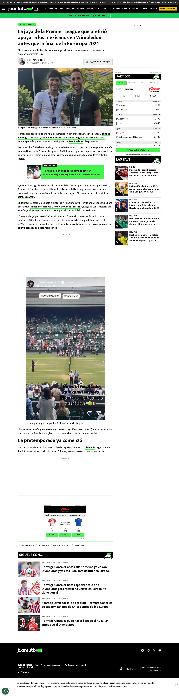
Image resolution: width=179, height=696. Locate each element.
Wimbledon (79, 545)
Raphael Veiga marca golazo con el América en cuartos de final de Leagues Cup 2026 (144, 238)
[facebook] (142, 650)
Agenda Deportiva (168, 8)
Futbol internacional (134, 9)
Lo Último (47, 9)
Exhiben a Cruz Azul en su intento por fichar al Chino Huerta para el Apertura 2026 (144, 205)
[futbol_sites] (127, 669)
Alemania (90, 448)
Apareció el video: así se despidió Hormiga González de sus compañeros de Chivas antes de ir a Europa (77, 604)
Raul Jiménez (43, 545)
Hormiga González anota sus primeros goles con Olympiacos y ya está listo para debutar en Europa (75, 569)
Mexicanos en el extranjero (55, 562)
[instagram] (148, 650)
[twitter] (154, 650)
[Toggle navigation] (3, 8)
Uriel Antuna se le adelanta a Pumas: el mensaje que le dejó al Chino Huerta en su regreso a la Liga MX (144, 221)
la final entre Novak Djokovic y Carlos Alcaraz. (55, 207)
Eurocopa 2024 (26, 197)
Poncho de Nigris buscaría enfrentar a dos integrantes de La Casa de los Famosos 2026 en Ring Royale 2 (143, 173)
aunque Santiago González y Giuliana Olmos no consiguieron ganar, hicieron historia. (64, 136)
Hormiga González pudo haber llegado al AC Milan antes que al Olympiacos (75, 622)
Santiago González (61, 545)
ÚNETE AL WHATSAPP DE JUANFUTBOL (87, 16)
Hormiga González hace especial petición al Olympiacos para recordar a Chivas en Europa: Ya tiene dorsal (74, 588)
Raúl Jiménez (76, 141)
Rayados (70, 9)
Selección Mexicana (109, 9)
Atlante (91, 9)
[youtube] (160, 650)
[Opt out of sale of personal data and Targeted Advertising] (5, 691)
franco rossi (38, 60)
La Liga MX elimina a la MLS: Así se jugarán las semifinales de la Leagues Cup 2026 (144, 189)
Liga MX (59, 9)
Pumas (80, 9)
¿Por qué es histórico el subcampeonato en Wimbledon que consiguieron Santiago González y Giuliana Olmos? (71, 173)
